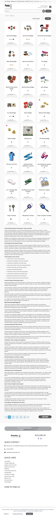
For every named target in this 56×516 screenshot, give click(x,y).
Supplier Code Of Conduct (10, 465)
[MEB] (11, 90)
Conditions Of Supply (9, 474)
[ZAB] (9, 116)
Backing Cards (28, 138)
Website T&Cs (7, 478)
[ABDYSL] (27, 167)
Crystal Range (7, 482)
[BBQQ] (27, 116)
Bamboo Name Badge (44, 113)
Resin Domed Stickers (28, 61)
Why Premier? (21, 1)
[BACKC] (27, 142)
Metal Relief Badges (12, 61)
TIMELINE (6, 468)
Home (7, 15)
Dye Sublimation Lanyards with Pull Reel (44, 165)
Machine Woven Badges (28, 87)
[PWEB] (44, 39)
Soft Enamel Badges (12, 36)
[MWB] (27, 90)
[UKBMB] (11, 142)
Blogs (45, 1)
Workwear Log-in (38, 1)
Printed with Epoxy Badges (44, 36)
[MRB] (10, 64)
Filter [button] (48, 18)
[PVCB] (44, 64)
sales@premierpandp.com (43, 7)
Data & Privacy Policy (9, 476)
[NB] (44, 90)
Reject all (6, 513)
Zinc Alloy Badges (11, 113)
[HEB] (26, 39)
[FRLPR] (27, 193)
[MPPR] (27, 219)
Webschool (14, 1)
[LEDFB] (44, 142)
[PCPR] (44, 219)
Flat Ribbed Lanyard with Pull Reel (28, 190)
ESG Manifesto (7, 472)
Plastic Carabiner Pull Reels (44, 215)
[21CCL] (11, 193)
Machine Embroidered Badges (11, 88)
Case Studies (7, 461)
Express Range (6, 1)
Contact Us (50, 1)
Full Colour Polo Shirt (11, 164)
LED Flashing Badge (44, 138)
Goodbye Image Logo (9, 463)
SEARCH (48, 11)
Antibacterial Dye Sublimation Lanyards (28, 165)
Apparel (12, 15)
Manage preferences (18, 513)
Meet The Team (29, 1)
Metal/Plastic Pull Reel (28, 215)
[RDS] (27, 64)
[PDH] (44, 193)
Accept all (29, 513)
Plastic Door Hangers (44, 190)
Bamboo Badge (12, 138)
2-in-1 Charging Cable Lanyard (11, 190)
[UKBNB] (44, 116)
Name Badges (44, 87)
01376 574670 (34, 428)
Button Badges (28, 113)
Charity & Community (9, 467)
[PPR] (10, 219)
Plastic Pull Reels (11, 215)
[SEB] (9, 39)
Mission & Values (8, 480)
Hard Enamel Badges (28, 36)
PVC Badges (44, 61)
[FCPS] (11, 167)
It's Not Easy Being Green (10, 470)
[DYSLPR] (44, 167)
